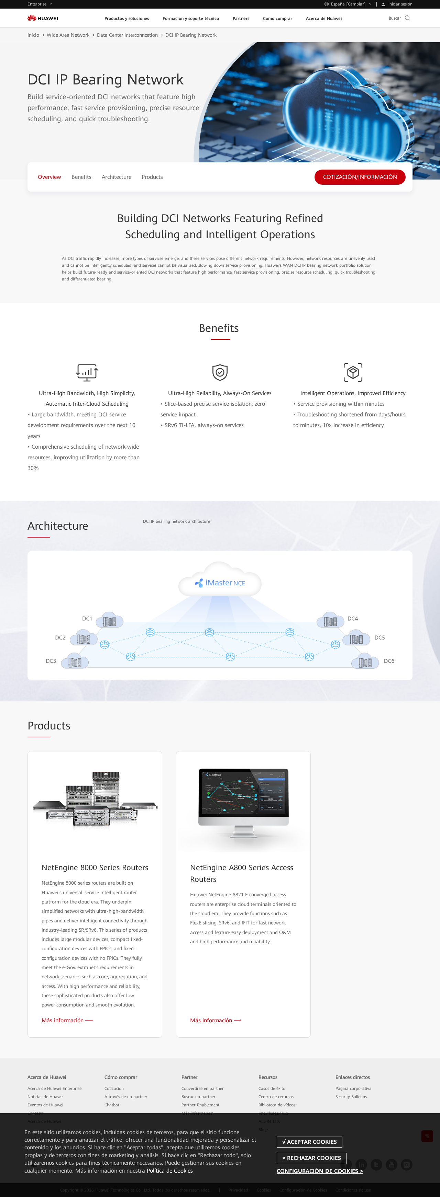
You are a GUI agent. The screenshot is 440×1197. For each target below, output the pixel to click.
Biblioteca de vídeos (276, 1105)
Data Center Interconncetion (127, 35)
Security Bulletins (351, 1096)
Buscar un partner (199, 1096)
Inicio (33, 35)
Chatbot (111, 1105)
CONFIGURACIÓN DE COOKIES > (320, 1171)
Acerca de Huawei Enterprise (54, 1088)
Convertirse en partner (203, 1088)
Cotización (114, 1088)
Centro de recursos (276, 1096)
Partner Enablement (200, 1105)
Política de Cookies (170, 1170)
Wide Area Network (68, 35)
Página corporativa (354, 1088)
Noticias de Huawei (46, 1096)
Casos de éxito (271, 1088)
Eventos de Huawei (45, 1105)
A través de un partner (125, 1096)
